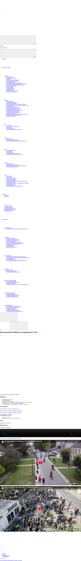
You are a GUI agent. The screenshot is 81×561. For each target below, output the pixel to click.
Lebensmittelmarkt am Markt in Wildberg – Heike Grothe (17, 83)
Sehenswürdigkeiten (7, 227)
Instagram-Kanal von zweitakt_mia (15, 438)
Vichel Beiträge (9, 176)
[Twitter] (10, 17)
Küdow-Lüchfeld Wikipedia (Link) (13, 139)
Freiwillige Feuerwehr (8, 206)
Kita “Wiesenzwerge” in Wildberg (12, 80)
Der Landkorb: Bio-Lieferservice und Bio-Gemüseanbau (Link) (18, 105)
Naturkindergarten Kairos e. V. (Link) (13, 109)
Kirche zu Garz (9, 127)
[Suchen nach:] (5, 329)
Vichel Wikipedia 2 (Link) (11, 185)
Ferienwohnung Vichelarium (12, 180)
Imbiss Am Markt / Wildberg (12, 85)
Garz (5, 124)
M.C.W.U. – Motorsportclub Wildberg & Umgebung (13, 410)
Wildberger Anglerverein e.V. (12, 91)
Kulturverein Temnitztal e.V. (11, 102)
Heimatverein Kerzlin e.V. (11, 150)
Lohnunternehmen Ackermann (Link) (13, 153)
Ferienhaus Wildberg (10, 86)
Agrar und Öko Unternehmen (9, 292)
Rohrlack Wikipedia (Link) (11, 116)
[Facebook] (10, 25)
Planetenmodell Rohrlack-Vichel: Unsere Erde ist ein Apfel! (17, 114)
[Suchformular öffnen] (8, 317)
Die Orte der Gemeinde (6, 67)
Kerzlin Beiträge (9, 151)
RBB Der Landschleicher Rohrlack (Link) (14, 115)
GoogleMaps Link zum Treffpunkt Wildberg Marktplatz (9, 394)
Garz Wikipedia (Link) (10, 128)
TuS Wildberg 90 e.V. (10, 89)
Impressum (4, 554)
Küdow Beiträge (9, 163)
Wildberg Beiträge (10, 76)
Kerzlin (5, 149)
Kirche (5, 204)
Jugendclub (9, 78)
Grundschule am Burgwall (11, 77)
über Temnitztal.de (5, 556)
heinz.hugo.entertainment (11, 81)
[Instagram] (10, 8)
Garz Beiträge (9, 125)
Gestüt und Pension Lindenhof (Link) (13, 108)
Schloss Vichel (9, 177)
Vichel (5, 175)
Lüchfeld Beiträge (10, 138)
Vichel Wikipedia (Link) (11, 184)
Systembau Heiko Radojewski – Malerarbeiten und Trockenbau (18, 183)
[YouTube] (10, 34)
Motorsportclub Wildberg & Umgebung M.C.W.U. (15, 84)
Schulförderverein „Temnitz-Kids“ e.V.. (13, 244)
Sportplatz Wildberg (10, 87)
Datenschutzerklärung (6, 555)
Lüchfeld (6, 137)
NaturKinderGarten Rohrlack (12, 103)
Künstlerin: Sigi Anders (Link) (12, 113)
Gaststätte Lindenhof (10, 106)
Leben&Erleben (5, 219)
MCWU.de (8, 404)
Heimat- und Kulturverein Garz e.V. (13, 126)
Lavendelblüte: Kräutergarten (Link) (13, 111)
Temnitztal (2, 45)
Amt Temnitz (6, 195)
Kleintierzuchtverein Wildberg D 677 (13, 79)
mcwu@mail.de (20, 403)
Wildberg (6, 75)
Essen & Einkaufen (7, 255)
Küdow (5, 162)
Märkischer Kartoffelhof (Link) (12, 166)
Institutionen (4, 194)
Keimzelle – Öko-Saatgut (11, 179)
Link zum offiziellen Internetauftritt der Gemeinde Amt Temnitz (11, 560)
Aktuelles (4, 59)
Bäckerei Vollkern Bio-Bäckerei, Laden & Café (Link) (16, 104)
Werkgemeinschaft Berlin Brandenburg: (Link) (15, 110)
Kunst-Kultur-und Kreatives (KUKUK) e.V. (14, 82)
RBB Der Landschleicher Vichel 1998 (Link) (14, 186)
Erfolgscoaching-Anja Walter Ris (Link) (14, 112)
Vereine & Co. (6, 237)
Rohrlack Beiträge (10, 101)
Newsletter (4, 553)
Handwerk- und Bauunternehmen (10, 280)
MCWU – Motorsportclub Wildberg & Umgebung (12, 412)
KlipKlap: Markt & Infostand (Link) (13, 107)
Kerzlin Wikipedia (10, 152)
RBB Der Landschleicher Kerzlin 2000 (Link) (15, 154)
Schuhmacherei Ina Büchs (11, 182)
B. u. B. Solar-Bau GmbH (11, 178)
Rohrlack (6, 100)
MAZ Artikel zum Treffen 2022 (5, 422)
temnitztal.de (15, 404)
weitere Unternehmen (8, 305)
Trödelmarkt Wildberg (10, 88)
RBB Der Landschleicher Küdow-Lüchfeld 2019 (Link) (16, 140)
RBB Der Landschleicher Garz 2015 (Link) (14, 129)
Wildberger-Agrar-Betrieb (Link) (12, 90)
